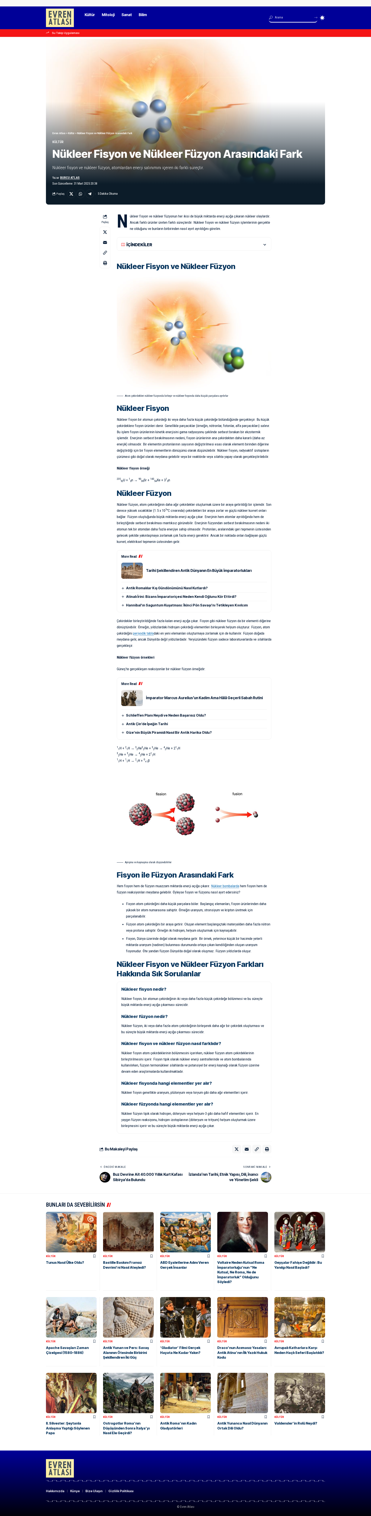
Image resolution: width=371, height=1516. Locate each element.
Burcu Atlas (70, 178)
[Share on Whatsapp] (80, 194)
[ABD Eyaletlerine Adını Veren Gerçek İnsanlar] (185, 1232)
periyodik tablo (143, 633)
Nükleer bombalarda (225, 886)
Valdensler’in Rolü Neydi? (295, 1423)
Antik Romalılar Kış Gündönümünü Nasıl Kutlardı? (167, 588)
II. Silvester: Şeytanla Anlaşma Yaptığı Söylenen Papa (68, 1428)
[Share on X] (71, 194)
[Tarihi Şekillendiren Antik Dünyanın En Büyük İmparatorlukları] (132, 571)
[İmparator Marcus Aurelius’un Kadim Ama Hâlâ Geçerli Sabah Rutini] (132, 698)
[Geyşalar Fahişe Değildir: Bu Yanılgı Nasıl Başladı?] (299, 1232)
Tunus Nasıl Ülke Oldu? (65, 1262)
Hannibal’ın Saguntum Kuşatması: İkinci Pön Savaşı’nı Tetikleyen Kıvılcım (187, 605)
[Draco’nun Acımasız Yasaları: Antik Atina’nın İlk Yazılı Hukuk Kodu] (242, 1317)
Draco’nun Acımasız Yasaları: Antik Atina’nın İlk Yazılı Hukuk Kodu (242, 1353)
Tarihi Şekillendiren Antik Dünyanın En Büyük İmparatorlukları (199, 570)
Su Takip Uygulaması (65, 33)
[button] (105, 253)
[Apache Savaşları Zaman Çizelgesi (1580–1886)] (71, 1317)
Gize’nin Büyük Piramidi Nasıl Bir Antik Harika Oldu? (169, 732)
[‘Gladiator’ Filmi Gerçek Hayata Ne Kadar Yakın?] (185, 1317)
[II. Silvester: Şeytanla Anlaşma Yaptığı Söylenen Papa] (71, 1393)
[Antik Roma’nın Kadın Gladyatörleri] (185, 1393)
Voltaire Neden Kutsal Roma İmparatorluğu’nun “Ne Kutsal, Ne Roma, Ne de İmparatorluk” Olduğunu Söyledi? (240, 1272)
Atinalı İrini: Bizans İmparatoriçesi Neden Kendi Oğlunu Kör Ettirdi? (181, 596)
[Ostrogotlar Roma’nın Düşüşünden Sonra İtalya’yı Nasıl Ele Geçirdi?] (128, 1393)
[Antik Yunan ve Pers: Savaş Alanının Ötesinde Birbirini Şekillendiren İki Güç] (128, 1317)
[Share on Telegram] (89, 194)
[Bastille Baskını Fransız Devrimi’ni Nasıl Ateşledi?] (128, 1232)
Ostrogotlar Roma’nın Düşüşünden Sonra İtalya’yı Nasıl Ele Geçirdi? (126, 1428)
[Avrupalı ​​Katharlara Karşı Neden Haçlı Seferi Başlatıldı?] (299, 1317)
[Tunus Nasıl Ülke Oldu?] (71, 1232)
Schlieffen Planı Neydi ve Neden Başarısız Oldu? (166, 715)
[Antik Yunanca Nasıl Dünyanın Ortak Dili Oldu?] (242, 1393)
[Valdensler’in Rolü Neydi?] (299, 1393)
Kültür (58, 142)
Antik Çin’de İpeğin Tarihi (147, 724)
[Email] (105, 242)
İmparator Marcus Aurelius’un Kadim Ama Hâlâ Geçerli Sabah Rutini (204, 698)
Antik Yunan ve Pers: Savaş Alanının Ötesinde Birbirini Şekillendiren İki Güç (126, 1353)
